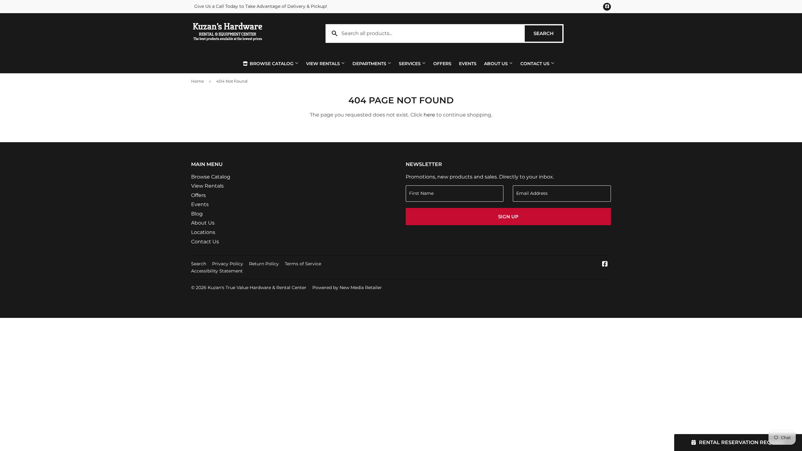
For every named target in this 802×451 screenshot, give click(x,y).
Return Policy (264, 263)
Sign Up (508, 217)
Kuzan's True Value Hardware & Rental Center (257, 287)
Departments (370, 63)
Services (410, 63)
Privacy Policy (227, 263)
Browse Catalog (271, 63)
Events (468, 63)
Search (548, 33)
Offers (442, 63)
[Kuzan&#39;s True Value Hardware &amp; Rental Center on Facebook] (605, 264)
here (429, 115)
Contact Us (535, 63)
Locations (203, 232)
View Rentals (323, 63)
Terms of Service (303, 263)
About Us (496, 63)
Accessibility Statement (217, 270)
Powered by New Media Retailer (347, 287)
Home (197, 81)
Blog (197, 214)
